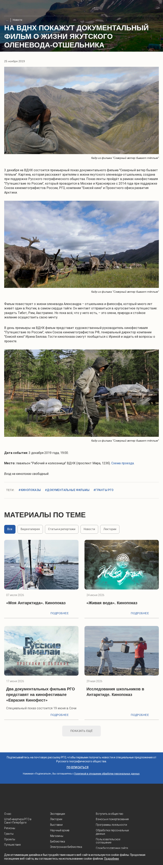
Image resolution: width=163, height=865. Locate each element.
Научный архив (59, 830)
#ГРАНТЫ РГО (103, 490)
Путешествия (12, 844)
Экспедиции (57, 813)
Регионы (9, 828)
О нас (7, 813)
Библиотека (57, 841)
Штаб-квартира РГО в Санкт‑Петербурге (17, 821)
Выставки (56, 824)
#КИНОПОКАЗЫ (29, 490)
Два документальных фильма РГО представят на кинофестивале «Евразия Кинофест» (40, 694)
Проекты (9, 839)
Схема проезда (122, 463)
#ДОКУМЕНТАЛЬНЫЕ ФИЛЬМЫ (67, 490)
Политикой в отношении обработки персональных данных (107, 773)
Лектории (56, 819)
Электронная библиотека (66, 846)
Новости (17, 20)
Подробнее (59, 613)
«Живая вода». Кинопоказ (111, 603)
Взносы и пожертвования (112, 819)
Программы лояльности (111, 824)
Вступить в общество (109, 813)
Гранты (8, 833)
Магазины (56, 835)
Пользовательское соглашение (108, 841)
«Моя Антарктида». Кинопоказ (36, 603)
